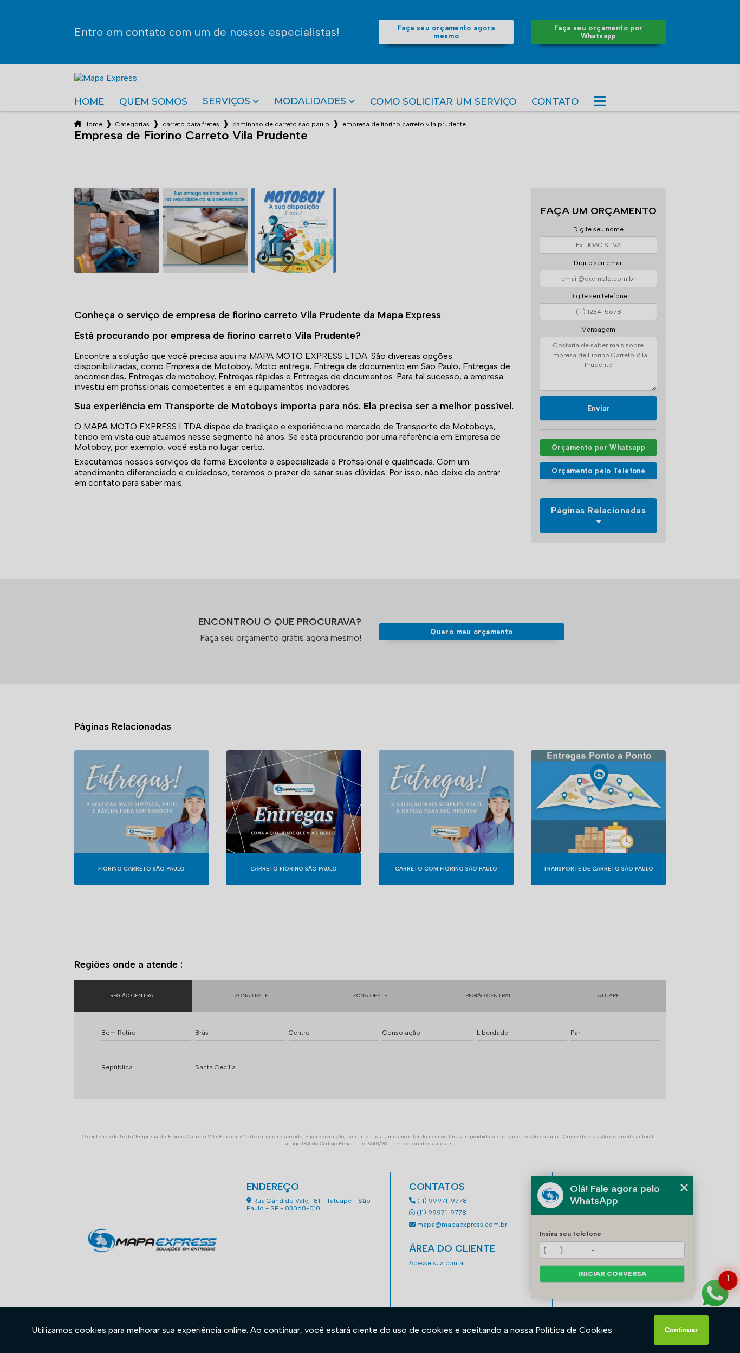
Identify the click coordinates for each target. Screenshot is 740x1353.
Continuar (681, 1330)
